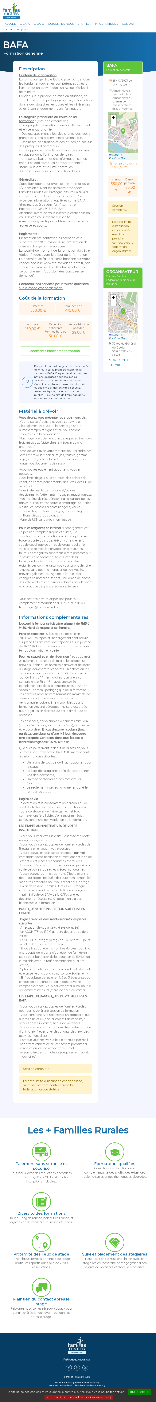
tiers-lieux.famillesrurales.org (90, 1385)
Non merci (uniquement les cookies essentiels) (78, 1397)
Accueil (10, 23)
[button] (123, 131)
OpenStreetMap (117, 158)
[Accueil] (11, 10)
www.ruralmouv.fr (63, 1382)
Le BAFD (38, 23)
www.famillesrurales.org (87, 1382)
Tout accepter (140, 1392)
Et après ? (84, 23)
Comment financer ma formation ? (56, 351)
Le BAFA (24, 23)
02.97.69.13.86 (121, 360)
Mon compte (18, 29)
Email (116, 365)
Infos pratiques (106, 23)
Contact (128, 23)
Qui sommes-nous (61, 23)
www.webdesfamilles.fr (61, 1385)
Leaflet (115, 154)
